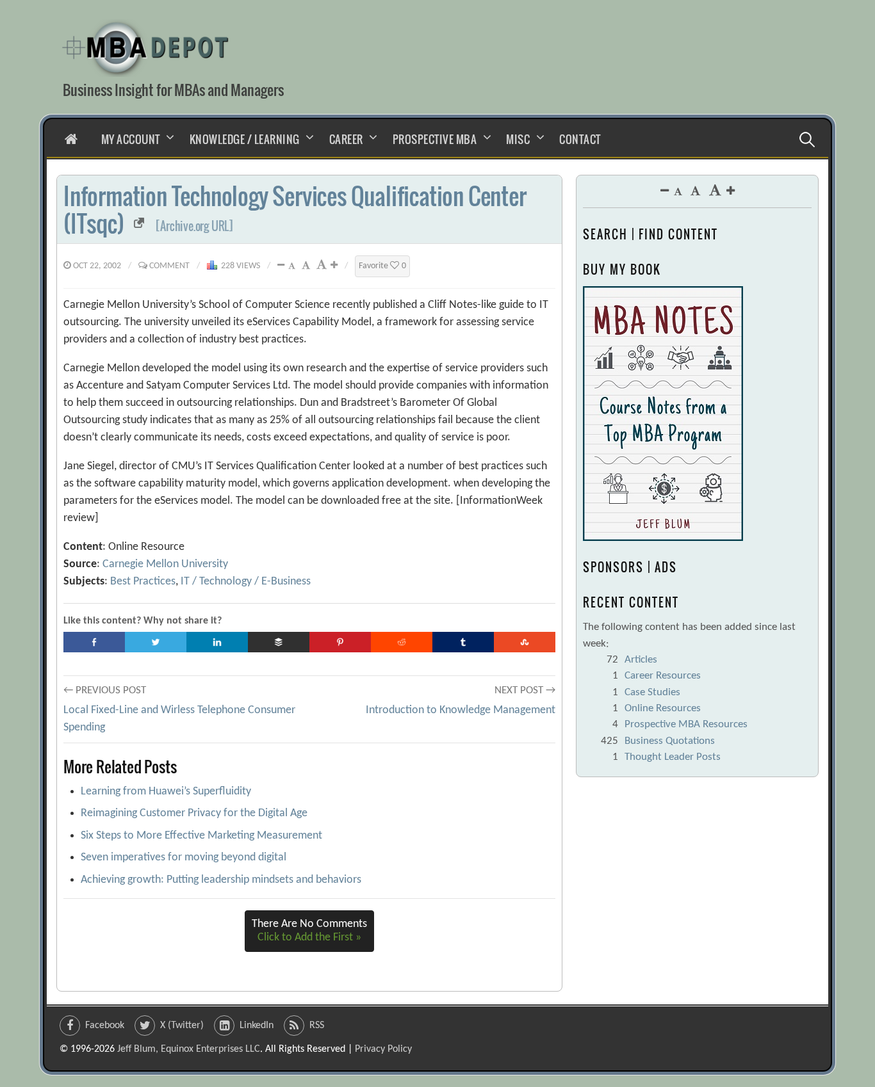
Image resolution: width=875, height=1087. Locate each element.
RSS (316, 1025)
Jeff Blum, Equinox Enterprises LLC (188, 1049)
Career (346, 139)
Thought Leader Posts (673, 757)
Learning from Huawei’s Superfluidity (166, 791)
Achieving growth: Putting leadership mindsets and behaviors (221, 880)
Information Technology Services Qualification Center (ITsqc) (295, 209)
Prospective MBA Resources (686, 724)
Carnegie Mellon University (165, 564)
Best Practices (143, 582)
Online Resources (663, 708)
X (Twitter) (182, 1025)
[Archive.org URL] (194, 226)
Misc (518, 139)
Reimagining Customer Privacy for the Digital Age (194, 813)
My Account (130, 139)
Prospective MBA (435, 139)
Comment (169, 266)
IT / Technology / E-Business (246, 582)
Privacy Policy (383, 1049)
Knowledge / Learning (245, 139)
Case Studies (652, 692)
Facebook (104, 1025)
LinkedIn (257, 1025)
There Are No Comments (309, 931)
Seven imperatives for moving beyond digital (183, 857)
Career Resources (663, 675)
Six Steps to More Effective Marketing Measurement (201, 836)
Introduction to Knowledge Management (460, 710)
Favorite (382, 266)
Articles (641, 659)
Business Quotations (670, 741)
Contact (580, 139)
